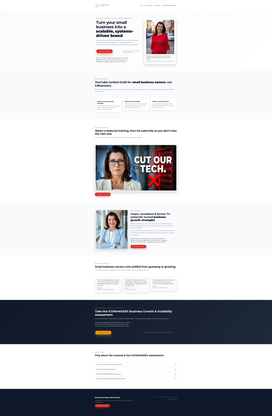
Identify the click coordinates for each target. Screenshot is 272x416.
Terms (175, 399)
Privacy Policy (171, 399)
